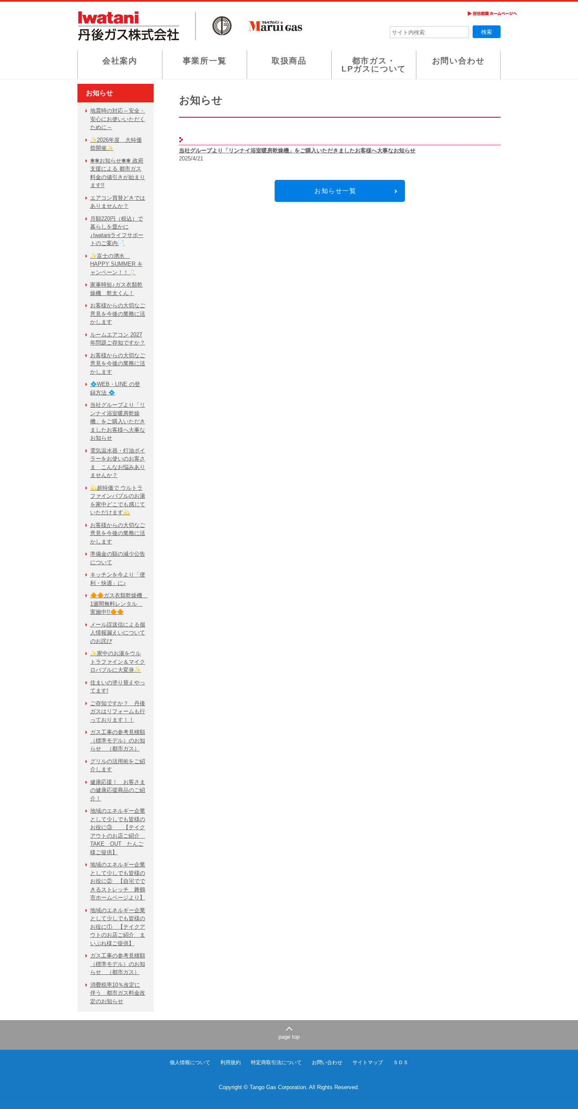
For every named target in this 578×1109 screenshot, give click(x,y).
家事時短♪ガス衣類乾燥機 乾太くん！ (116, 288)
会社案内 (120, 60)
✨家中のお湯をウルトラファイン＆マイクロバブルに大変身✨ (117, 661)
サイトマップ (367, 1062)
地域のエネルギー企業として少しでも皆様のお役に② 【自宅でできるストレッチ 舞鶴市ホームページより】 (117, 881)
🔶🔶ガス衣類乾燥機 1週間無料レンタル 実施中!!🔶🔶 (117, 603)
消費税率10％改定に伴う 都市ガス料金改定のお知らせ (117, 993)
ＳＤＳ (400, 1062)
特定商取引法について (276, 1062)
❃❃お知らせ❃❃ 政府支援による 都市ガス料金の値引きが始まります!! (117, 173)
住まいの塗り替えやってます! (117, 686)
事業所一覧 (205, 60)
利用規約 (230, 1062)
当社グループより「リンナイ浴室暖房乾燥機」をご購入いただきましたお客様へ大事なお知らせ (117, 421)
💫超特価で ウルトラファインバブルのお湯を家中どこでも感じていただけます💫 (117, 500)
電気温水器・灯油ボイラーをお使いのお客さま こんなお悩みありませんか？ (117, 463)
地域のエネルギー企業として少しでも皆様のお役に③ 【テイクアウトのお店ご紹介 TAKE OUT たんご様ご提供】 (117, 831)
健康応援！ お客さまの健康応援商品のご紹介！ (117, 790)
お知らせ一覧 (335, 190)
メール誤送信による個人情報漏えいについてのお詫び (117, 632)
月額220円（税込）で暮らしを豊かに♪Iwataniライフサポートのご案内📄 (116, 231)
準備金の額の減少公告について (117, 558)
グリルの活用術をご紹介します (117, 765)
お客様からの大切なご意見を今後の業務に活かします (117, 313)
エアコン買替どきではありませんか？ (117, 202)
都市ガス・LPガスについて (373, 64)
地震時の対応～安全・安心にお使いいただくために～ (117, 119)
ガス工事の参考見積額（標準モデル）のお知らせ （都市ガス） (117, 740)
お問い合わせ (458, 60)
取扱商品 (289, 60)
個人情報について (190, 1062)
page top (289, 1037)
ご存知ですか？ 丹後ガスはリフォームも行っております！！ (117, 711)
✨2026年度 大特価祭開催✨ (116, 144)
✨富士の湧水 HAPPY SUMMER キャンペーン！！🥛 (116, 264)
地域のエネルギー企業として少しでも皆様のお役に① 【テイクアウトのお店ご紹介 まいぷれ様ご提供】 (117, 926)
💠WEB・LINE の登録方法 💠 (115, 388)
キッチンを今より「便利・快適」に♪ (117, 578)
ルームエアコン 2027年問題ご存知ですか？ (117, 338)
